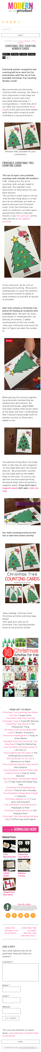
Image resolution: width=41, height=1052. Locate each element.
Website (6, 1007)
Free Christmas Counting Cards (19, 804)
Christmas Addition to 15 (17, 799)
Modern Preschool (20, 10)
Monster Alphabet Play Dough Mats (11, 930)
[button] (20, 35)
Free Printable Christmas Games (20, 747)
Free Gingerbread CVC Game (17, 753)
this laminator (23, 216)
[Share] (3, 57)
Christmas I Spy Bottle (17, 724)
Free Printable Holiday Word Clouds (20, 793)
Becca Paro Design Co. (28, 1048)
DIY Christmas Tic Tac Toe (19, 758)
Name (6, 985)
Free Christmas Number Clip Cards (19, 764)
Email (5, 996)
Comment (7, 962)
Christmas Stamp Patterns (17, 810)
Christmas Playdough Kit (15, 735)
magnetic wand (9, 488)
